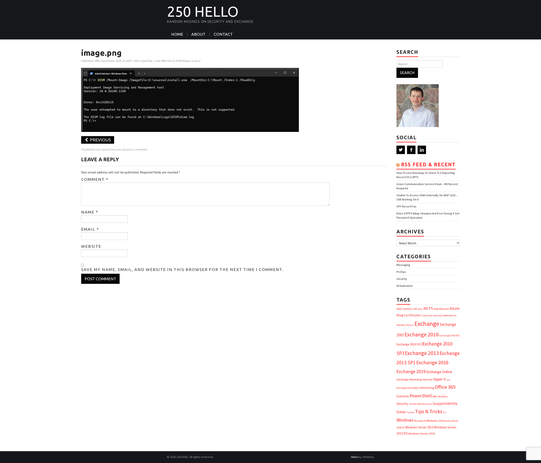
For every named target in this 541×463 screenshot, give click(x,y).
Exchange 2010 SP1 (449, 335)
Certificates (412, 315)
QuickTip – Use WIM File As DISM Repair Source (171, 61)
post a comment (136, 149)
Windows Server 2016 (421, 433)
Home (177, 34)
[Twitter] (400, 150)
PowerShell (421, 396)
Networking (427, 388)
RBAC (435, 396)
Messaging (403, 265)
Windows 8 (419, 420)
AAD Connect (404, 309)
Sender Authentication (420, 403)
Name (89, 212)
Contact (223, 34)
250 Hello (203, 11)
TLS (444, 412)
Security (401, 279)
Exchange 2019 (411, 371)
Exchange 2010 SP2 (409, 344)
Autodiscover (441, 309)
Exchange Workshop (409, 379)
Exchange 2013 (422, 352)
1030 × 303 (131, 61)
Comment (94, 179)
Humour (427, 379)
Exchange (426, 324)
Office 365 (445, 387)
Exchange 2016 (432, 362)
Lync (448, 379)
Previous (100, 139)
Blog (399, 315)
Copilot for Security (431, 315)
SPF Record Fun (406, 206)
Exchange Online (439, 371)
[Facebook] (411, 150)
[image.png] (190, 99)
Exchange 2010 (422, 334)
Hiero (354, 457)
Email (90, 229)
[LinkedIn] (422, 150)
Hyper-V (439, 379)
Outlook (402, 396)
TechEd (410, 412)
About (198, 34)
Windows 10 (433, 420)
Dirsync (410, 324)
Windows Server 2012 (419, 427)
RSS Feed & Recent (428, 164)
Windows (404, 420)
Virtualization (404, 286)
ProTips (401, 272)
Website (91, 246)
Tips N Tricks (428, 411)
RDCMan (443, 396)
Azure (455, 308)
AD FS (428, 308)
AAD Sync (418, 308)
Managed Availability (407, 387)
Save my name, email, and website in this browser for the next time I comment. (182, 269)
